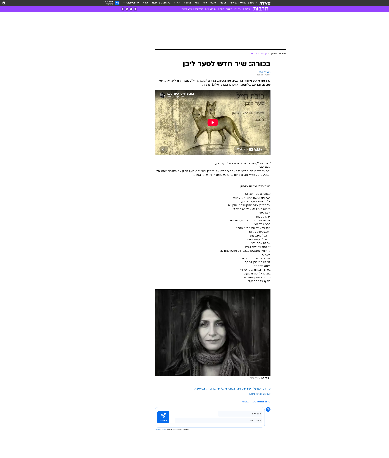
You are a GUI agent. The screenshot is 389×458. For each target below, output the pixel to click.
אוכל (196, 3)
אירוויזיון (237, 9)
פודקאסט (198, 9)
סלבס (213, 3)
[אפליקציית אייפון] (131, 9)
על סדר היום (210, 9)
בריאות (187, 3)
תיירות (177, 3)
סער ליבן (266, 394)
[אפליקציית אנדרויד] (135, 9)
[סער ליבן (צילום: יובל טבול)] (212, 335)
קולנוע (221, 9)
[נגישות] (4, 3)
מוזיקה (229, 9)
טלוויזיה (246, 9)
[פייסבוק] (123, 9)
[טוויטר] (127, 9)
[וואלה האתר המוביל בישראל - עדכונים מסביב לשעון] (265, 3)
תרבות (223, 3)
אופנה (154, 3)
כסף (205, 3)
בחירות (233, 3)
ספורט (243, 3)
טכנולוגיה (165, 3)
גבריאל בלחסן (255, 394)
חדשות (253, 3)
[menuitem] (251, 3)
